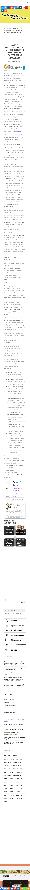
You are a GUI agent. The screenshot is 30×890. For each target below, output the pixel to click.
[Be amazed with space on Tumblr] (20, 7)
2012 (5, 801)
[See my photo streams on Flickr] (23, 7)
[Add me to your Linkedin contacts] (17, 7)
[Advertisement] (11, 833)
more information (18, 883)
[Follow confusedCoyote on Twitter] (5, 7)
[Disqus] (15, 571)
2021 (5, 772)
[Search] (27, 3)
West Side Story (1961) (10, 705)
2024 (5, 762)
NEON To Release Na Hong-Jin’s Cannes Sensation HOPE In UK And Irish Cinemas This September (14, 679)
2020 (5, 775)
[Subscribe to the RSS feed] (5, 10)
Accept (16, 886)
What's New (8, 657)
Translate (18, 613)
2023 (5, 765)
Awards (15, 488)
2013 (5, 798)
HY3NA (6, 709)
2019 (5, 779)
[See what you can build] (14, 7)
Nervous (6, 702)
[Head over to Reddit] (11, 7)
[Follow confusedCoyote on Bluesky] (2, 7)
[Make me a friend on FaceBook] (8, 7)
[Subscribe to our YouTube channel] (26, 7)
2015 (5, 792)
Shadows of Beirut (9, 712)
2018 (5, 782)
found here (7, 463)
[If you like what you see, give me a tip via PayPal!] (2, 10)
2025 (5, 759)
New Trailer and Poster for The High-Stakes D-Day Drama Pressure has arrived (14, 685)
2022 (5, 769)
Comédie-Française (9, 699)
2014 (5, 795)
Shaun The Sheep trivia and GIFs (14, 729)
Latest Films (8, 694)
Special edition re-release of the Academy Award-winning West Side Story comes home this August (14, 663)
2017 (5, 785)
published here (17, 131)
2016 (5, 788)
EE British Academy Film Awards (16, 492)
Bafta (20, 488)
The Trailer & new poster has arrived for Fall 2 (13, 742)
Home (14, 28)
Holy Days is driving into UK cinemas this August (12, 733)
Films (14, 496)
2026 (5, 756)
